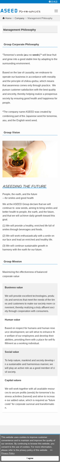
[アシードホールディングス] (20, 11)
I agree (30, 458)
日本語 (54, 1)
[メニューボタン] (56, 11)
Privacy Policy (8, 453)
